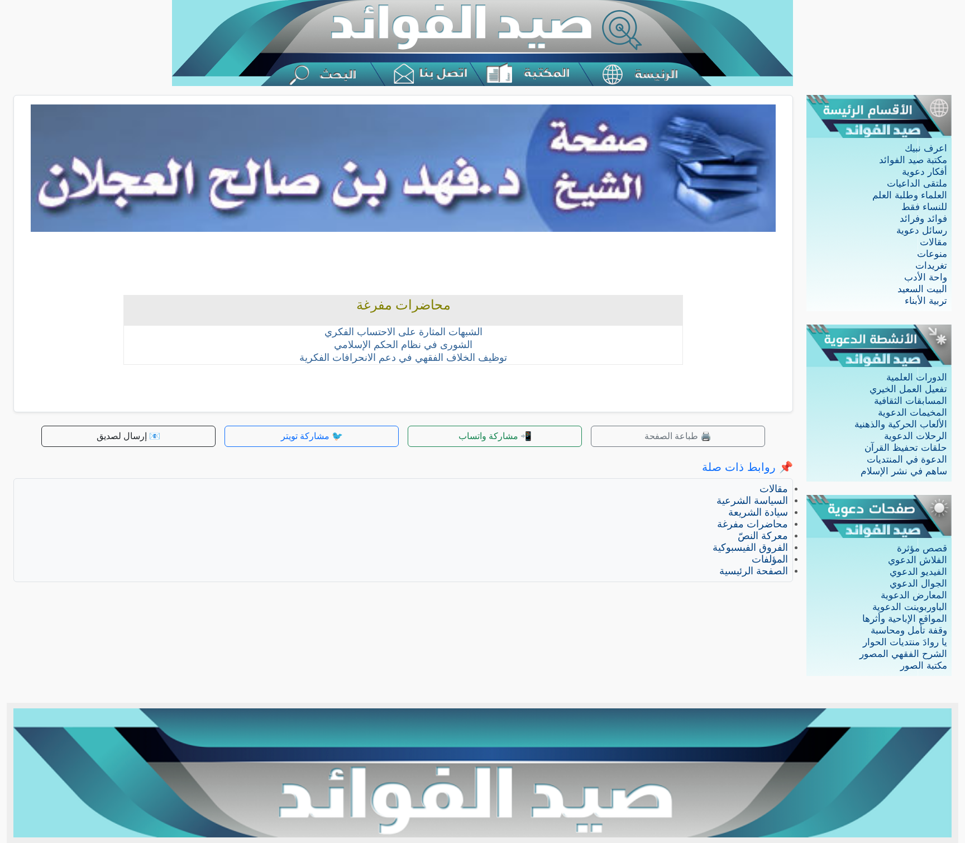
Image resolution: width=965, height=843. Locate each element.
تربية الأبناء (926, 301)
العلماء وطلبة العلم (909, 195)
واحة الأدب (925, 277)
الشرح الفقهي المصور (903, 654)
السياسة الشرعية (752, 500)
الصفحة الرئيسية (753, 571)
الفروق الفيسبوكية (750, 547)
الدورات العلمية (916, 377)
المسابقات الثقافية (910, 401)
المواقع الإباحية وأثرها (904, 618)
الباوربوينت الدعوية (909, 607)
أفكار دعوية (924, 171)
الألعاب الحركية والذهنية (900, 424)
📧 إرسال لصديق (128, 436)
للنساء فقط (924, 207)
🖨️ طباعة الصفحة (677, 436)
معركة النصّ (763, 535)
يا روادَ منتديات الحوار (905, 642)
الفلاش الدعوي (917, 560)
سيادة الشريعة (758, 512)
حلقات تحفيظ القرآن (905, 447)
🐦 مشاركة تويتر (312, 436)
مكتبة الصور (923, 665)
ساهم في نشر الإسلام (904, 471)
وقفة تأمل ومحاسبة (909, 630)
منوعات (932, 254)
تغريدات (931, 265)
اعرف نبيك (926, 148)
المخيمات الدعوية (912, 412)
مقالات (933, 242)
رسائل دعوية (921, 230)
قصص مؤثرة (922, 548)
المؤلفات (770, 559)
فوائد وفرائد (923, 218)
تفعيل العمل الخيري (908, 389)
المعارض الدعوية (914, 595)
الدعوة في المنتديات (907, 459)
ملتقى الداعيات (917, 183)
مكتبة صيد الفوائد (913, 160)
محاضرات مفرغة (752, 524)
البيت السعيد (922, 289)
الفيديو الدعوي (918, 571)
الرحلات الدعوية (915, 436)
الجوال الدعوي (918, 583)
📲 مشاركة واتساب (495, 436)
